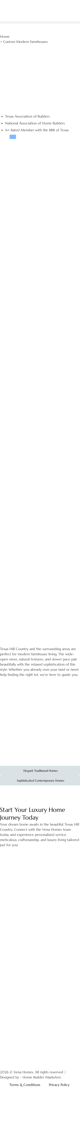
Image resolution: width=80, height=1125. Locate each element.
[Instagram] (5, 1057)
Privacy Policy (59, 1084)
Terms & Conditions (24, 1084)
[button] (40, 22)
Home (5, 36)
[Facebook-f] (17, 1057)
